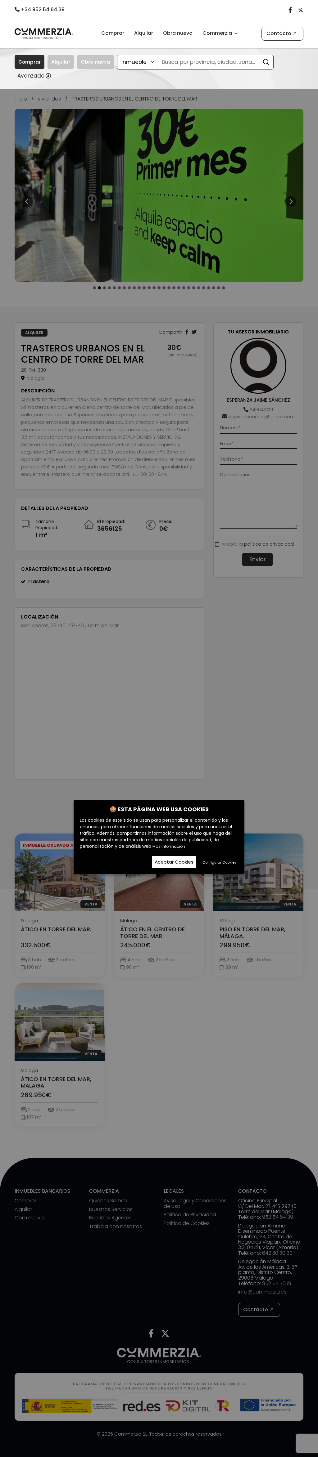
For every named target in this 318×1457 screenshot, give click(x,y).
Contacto (278, 33)
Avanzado (30, 75)
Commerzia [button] (217, 33)
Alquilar (143, 33)
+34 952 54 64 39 (42, 9)
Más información (168, 846)
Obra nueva (178, 33)
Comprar (112, 33)
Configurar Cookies (219, 862)
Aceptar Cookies (174, 862)
